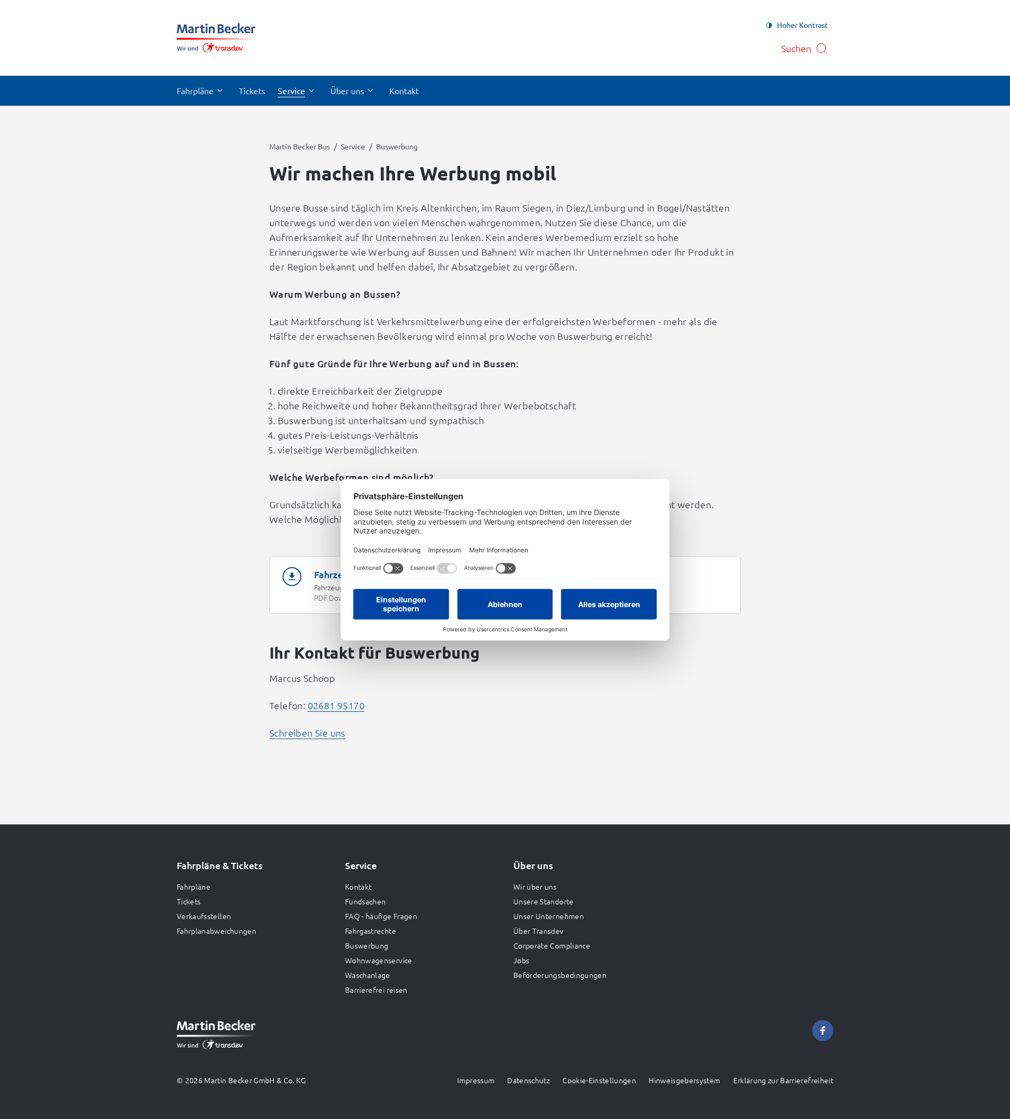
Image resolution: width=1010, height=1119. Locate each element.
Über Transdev (538, 930)
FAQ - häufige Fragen (381, 916)
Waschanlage (367, 975)
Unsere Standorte (543, 901)
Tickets (188, 901)
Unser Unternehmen (548, 916)
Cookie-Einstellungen (599, 1080)
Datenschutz (528, 1080)
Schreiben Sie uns (307, 733)
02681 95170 (336, 705)
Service (353, 146)
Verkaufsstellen (204, 916)
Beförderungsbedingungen (560, 975)
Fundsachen (365, 901)
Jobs (521, 960)
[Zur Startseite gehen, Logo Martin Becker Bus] (216, 38)
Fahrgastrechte (370, 930)
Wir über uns (535, 886)
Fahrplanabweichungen (216, 930)
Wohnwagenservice (378, 960)
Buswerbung (367, 945)
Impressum (475, 1080)
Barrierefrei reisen (376, 989)
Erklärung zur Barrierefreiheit (783, 1080)
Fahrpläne (193, 886)
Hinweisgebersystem (684, 1080)
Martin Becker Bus (299, 146)
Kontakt (358, 886)
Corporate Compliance (551, 945)
